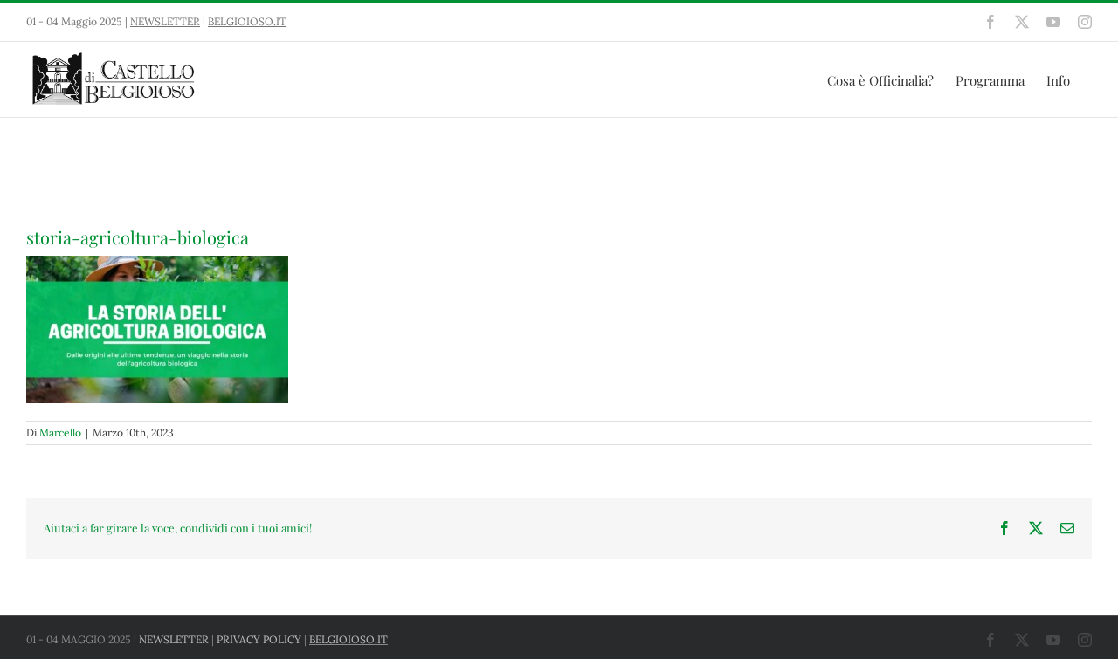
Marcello (60, 432)
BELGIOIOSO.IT (247, 21)
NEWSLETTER (165, 21)
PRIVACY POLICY (259, 639)
